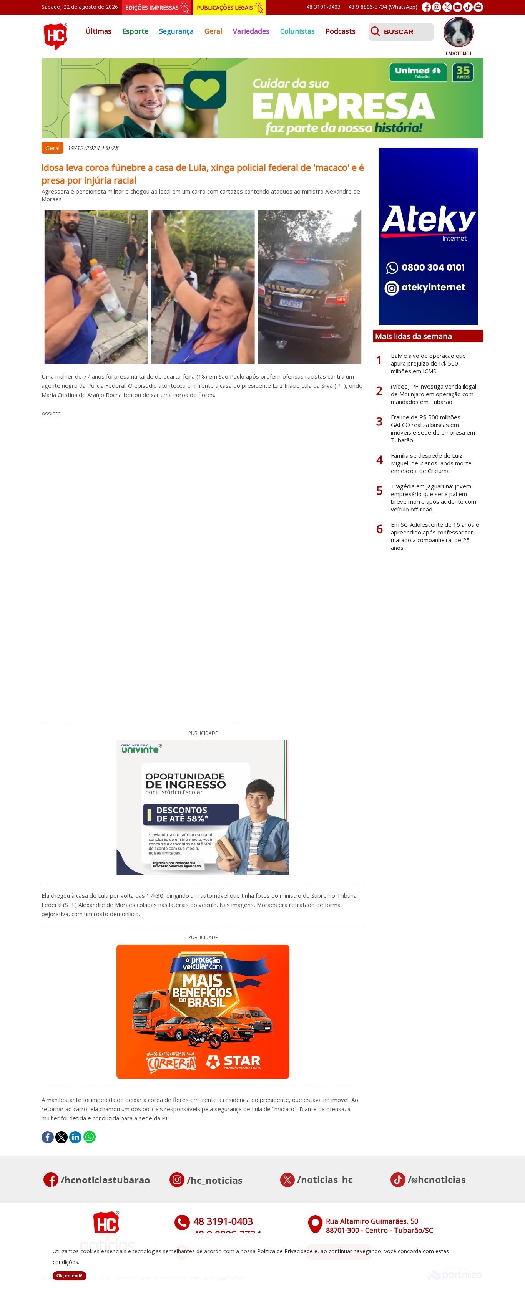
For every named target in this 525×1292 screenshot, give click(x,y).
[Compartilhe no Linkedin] (75, 1137)
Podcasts (341, 31)
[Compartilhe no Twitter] (61, 1137)
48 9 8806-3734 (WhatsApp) (382, 6)
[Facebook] (426, 7)
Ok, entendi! (69, 1276)
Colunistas (297, 31)
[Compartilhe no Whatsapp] (89, 1137)
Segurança (176, 31)
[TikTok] (468, 7)
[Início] (55, 48)
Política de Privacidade (285, 1251)
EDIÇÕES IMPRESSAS (152, 7)
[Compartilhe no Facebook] (48, 1137)
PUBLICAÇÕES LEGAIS (225, 7)
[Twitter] (447, 7)
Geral (213, 31)
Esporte (135, 31)
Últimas (98, 31)
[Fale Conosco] (478, 7)
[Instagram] (437, 7)
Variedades (251, 31)
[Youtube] (457, 7)
